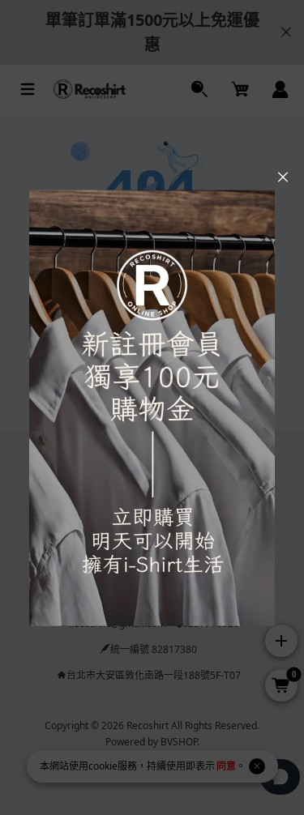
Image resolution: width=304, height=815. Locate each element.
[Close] (283, 177)
